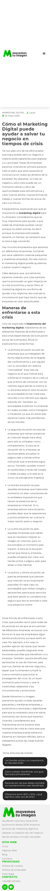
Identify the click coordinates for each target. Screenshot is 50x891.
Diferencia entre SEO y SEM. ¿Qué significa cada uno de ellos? (23, 795)
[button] (44, 53)
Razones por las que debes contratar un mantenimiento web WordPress (25, 784)
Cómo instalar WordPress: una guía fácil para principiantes (24, 773)
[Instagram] (5, 887)
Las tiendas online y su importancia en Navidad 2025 (24, 761)
